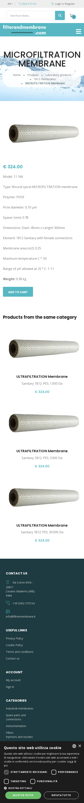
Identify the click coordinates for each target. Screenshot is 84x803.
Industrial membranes (19, 708)
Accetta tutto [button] (23, 795)
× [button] (79, 746)
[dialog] (42, 772)
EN (9, 4)
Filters (9, 732)
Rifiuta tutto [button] (61, 795)
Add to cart (18, 292)
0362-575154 (28, 4)
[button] (42, 788)
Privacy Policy (14, 638)
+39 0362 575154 (24, 603)
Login (58, 4)
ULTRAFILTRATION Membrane (42, 376)
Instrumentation (16, 726)
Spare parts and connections (16, 717)
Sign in (10, 687)
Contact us (13, 658)
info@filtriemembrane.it (21, 616)
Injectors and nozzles (19, 737)
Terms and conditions (19, 652)
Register (70, 4)
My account (13, 680)
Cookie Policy (14, 645)
